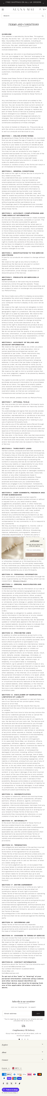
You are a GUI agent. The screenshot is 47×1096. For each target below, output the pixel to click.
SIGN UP (34, 554)
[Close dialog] (43, 539)
